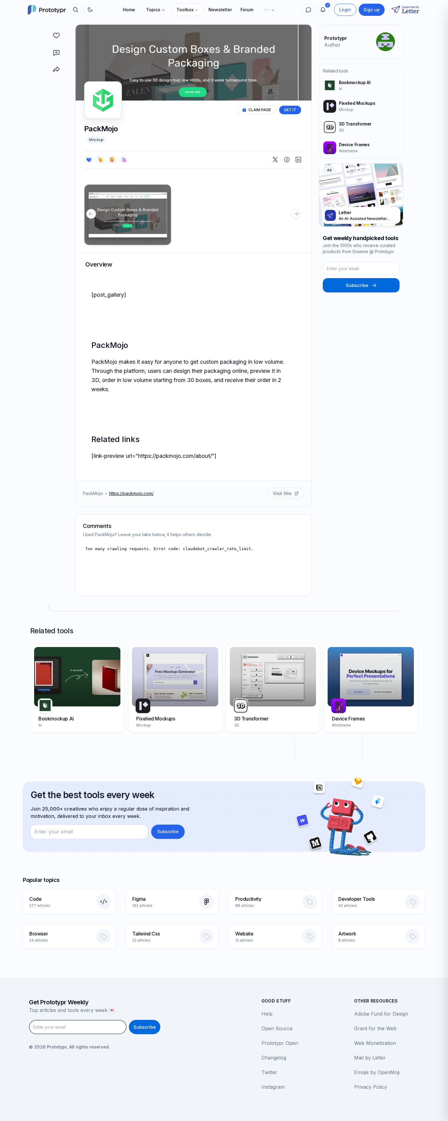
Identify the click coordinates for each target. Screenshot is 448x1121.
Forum (246, 9)
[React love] (89, 159)
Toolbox (185, 9)
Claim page (259, 110)
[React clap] (100, 159)
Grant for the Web (375, 1028)
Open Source (277, 1028)
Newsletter (220, 9)
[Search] (75, 10)
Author (332, 45)
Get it (290, 110)
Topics (153, 9)
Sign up (372, 9)
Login (345, 9)
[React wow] (112, 159)
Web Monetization (375, 1043)
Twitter (269, 1072)
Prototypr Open (279, 1043)
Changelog (273, 1058)
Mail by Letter (370, 1058)
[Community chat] (308, 10)
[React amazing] (124, 159)
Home (129, 9)
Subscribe (357, 285)
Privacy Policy (370, 1087)
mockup (96, 139)
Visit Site (282, 493)
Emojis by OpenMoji (377, 1072)
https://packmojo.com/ (131, 493)
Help (266, 1014)
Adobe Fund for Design (381, 1014)
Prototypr (335, 38)
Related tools (335, 70)
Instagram (273, 1087)
